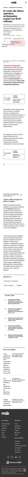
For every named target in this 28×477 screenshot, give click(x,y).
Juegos (17, 430)
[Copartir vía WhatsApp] (4, 41)
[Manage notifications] (24, 470)
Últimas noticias (6, 423)
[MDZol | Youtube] (16, 457)
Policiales (4, 428)
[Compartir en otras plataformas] (7, 41)
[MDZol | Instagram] (12, 457)
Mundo (3, 430)
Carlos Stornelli (9, 285)
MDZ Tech (17, 432)
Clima (16, 423)
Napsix (16, 434)
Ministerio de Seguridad (11, 281)
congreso (19, 285)
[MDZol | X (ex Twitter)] (20, 457)
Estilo (3, 432)
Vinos (3, 434)
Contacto (17, 443)
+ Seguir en (6, 38)
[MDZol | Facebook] (8, 457)
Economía (4, 426)
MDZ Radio (17, 428)
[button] (26, 2)
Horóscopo (17, 426)
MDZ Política (6, 34)
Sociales (4, 437)
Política (5, 7)
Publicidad (17, 441)
